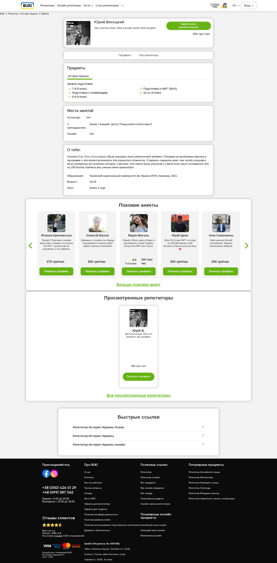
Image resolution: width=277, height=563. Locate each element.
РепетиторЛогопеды (199, 488)
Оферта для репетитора (97, 504)
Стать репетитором (107, 5)
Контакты (89, 477)
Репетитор (146, 472)
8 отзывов (130, 263)
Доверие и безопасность (97, 530)
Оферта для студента (95, 509)
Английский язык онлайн (153, 525)
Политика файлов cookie (97, 519)
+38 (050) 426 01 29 (59, 488)
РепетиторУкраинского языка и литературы (212, 498)
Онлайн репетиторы (69, 5)
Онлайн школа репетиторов (155, 504)
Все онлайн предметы (152, 488)
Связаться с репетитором (188, 26)
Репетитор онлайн (150, 477)
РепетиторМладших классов (204, 493)
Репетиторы (47, 5)
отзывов (58, 535)
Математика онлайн (151, 535)
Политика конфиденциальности (101, 514)
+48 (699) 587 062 (57, 492)
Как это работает (93, 482)
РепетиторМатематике (201, 477)
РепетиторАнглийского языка (204, 472)
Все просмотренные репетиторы (138, 395)
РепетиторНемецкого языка (203, 482)
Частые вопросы (93, 488)
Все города (146, 493)
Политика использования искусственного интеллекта (112, 525)
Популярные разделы (152, 498)
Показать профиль (56, 271)
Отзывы (88, 493)
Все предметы (148, 482)
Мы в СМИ (89, 498)
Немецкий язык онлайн (153, 530)
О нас (87, 472)
